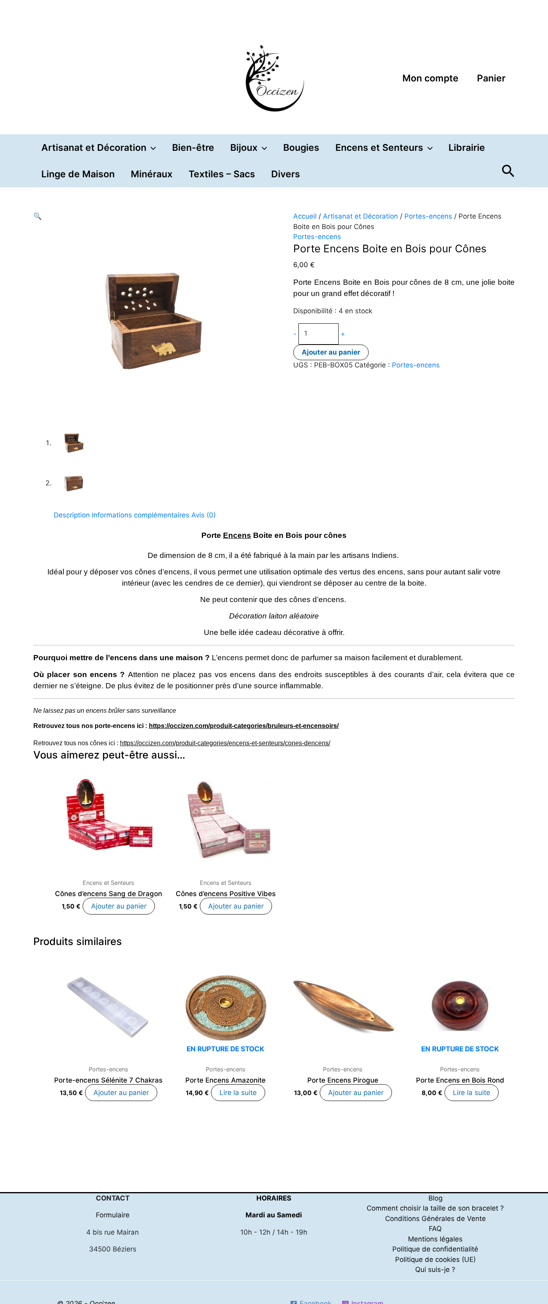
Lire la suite (238, 1093)
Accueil (305, 216)
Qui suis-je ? (435, 1269)
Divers (285, 174)
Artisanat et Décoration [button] (93, 147)
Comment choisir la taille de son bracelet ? (435, 1208)
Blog (435, 1198)
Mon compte (430, 78)
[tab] (72, 515)
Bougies (301, 147)
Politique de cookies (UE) (435, 1259)
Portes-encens (428, 216)
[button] (151, 147)
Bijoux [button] (244, 147)
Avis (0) (203, 515)
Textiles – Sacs (222, 174)
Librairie (467, 147)
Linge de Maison (78, 174)
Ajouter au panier (331, 352)
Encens (237, 535)
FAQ (435, 1229)
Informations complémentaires (140, 515)
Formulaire (113, 1215)
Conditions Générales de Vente (435, 1219)
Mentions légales (435, 1239)
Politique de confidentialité (435, 1249)
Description (72, 515)
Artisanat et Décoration (360, 216)
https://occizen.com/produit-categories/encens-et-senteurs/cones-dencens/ (225, 743)
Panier (491, 78)
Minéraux (152, 174)
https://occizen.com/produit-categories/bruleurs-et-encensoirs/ (244, 725)
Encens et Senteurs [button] (379, 147)
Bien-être (193, 147)
